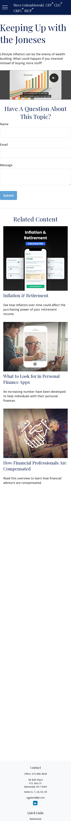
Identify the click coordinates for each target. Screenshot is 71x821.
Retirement (35, 819)
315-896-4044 (39, 773)
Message (6, 165)
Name (4, 124)
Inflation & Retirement (25, 295)
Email (4, 145)
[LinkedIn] (35, 803)
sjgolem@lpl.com (35, 797)
